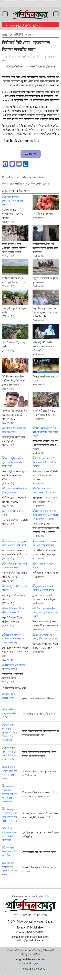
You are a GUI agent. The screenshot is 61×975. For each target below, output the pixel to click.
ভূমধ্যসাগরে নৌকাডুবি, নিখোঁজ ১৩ (25, 25)
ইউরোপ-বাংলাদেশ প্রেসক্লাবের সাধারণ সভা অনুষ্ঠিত (12, 213)
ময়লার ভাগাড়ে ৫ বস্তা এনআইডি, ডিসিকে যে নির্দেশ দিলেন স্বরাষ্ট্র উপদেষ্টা (14, 248)
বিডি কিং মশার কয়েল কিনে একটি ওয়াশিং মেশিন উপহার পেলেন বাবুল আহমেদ (13, 380)
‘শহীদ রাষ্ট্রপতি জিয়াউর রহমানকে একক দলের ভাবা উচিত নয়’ (44, 346)
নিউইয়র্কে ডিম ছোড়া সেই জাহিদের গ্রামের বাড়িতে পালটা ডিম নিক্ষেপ (45, 248)
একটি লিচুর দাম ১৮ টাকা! (43, 213)
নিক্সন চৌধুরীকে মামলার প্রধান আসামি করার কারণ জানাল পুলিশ (14, 475)
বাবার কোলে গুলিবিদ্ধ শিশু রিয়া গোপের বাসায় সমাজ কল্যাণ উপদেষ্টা (45, 445)
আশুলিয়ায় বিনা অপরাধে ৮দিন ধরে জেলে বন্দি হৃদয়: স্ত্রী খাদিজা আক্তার (14, 414)
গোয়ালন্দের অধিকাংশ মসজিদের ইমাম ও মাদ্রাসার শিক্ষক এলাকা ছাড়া (15, 651)
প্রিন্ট (39, 56)
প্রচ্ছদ (5, 35)
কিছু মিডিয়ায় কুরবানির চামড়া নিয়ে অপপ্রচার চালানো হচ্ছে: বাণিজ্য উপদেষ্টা (45, 312)
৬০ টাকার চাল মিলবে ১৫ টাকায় (15, 520)
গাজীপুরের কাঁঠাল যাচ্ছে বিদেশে (45, 572)
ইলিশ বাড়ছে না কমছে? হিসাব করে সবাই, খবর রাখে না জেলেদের (45, 475)
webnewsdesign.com (30, 963)
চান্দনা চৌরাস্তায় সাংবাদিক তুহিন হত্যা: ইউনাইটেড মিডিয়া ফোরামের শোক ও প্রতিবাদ (46, 527)
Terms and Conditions (33, 968)
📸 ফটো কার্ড (30, 153)
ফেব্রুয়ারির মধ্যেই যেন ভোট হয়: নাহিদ (39, 852)
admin (46, 183)
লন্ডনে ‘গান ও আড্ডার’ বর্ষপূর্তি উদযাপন (38, 698)
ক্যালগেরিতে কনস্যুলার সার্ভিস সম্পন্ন (38, 713)
